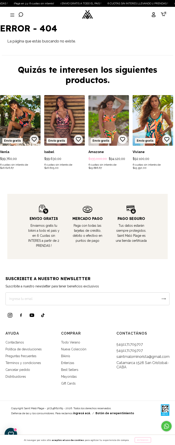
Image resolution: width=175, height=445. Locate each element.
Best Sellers (69, 370)
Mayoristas (69, 376)
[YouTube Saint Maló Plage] (31, 315)
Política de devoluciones (23, 349)
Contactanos (14, 342)
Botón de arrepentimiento (114, 413)
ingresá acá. (82, 413)
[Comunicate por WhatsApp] (166, 426)
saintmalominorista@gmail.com (143, 356)
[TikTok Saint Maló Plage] (42, 315)
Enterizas (67, 363)
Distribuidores (15, 376)
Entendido (143, 440)
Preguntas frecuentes (20, 356)
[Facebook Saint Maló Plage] (21, 315)
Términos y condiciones (23, 363)
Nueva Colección (73, 349)
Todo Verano (70, 342)
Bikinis (65, 356)
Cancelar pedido (17, 370)
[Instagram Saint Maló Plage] (10, 315)
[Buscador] (21, 15)
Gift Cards (68, 383)
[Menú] (12, 15)
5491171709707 (129, 344)
